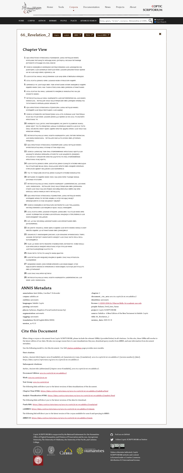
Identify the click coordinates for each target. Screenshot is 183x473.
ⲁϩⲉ (66, 154)
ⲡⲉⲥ (68, 87)
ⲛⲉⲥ (61, 230)
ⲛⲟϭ (84, 227)
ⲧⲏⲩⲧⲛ (38, 126)
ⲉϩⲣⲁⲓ (51, 227)
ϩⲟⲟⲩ (33, 69)
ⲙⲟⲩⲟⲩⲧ (33, 156)
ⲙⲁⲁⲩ (40, 76)
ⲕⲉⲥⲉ (47, 243)
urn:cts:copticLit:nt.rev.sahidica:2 (53, 373)
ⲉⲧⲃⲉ (69, 76)
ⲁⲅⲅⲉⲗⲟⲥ (35, 57)
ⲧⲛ (71, 126)
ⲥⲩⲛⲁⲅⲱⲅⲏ (80, 116)
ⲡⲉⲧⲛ (34, 253)
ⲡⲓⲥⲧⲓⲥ (55, 154)
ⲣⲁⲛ (74, 76)
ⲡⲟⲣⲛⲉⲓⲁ (34, 223)
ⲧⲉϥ (60, 60)
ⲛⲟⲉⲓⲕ (72, 227)
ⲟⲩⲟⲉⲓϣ (41, 221)
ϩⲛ (53, 57)
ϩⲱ (79, 91)
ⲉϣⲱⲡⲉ (29, 87)
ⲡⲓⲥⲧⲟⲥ (59, 128)
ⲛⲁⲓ (63, 57)
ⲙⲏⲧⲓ (48, 191)
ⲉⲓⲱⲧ (38, 269)
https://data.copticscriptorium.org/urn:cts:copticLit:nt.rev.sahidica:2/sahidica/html (74, 391)
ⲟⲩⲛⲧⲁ (32, 76)
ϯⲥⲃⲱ (46, 214)
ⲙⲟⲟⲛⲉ (33, 264)
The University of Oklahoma (52, 440)
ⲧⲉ (37, 119)
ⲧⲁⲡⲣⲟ (39, 179)
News (108, 7)
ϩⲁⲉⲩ (55, 207)
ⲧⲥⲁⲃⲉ (35, 166)
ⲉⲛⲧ (46, 110)
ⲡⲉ (69, 98)
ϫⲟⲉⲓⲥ (32, 60)
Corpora (73, 7)
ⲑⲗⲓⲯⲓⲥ (39, 114)
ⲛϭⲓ (27, 60)
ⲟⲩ (78, 57)
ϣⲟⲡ (56, 123)
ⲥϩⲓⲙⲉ (55, 211)
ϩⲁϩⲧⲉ (55, 156)
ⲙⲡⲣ (29, 123)
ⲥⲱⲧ (62, 183)
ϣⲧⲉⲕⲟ (47, 126)
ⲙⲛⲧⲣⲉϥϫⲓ (81, 114)
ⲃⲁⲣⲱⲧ (57, 200)
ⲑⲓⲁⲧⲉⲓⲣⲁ (58, 195)
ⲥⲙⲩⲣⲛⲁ (57, 107)
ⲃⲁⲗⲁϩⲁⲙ (82, 163)
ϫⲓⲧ (59, 138)
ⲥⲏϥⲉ (48, 147)
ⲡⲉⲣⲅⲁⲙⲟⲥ (59, 144)
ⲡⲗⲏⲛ (30, 253)
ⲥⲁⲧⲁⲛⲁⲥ (31, 119)
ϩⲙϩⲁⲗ (66, 214)
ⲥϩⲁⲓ (28, 57)
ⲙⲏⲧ (42, 128)
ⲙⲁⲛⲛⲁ (79, 186)
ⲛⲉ (30, 72)
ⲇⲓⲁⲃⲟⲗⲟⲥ (73, 123)
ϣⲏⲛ (73, 100)
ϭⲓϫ (63, 60)
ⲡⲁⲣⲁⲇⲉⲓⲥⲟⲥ (44, 103)
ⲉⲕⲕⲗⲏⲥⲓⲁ (45, 57)
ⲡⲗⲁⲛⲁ (57, 214)
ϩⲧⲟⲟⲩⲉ (48, 273)
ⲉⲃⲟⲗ (48, 84)
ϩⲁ (27, 69)
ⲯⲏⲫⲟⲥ (49, 188)
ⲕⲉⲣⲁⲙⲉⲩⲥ (51, 266)
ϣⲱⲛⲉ (57, 227)
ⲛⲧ (41, 84)
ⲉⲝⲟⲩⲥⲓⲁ (76, 257)
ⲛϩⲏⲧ (75, 151)
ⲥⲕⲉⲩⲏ (42, 266)
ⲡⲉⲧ (52, 191)
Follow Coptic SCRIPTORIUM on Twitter (131, 439)
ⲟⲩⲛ (61, 98)
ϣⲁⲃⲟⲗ (59, 257)
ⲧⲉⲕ (55, 67)
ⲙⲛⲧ (69, 243)
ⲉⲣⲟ (40, 72)
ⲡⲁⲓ (39, 91)
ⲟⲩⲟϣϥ (69, 264)
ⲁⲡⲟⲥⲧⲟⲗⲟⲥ (74, 69)
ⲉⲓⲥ (61, 123)
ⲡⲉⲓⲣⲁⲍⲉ (44, 69)
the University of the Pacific (75, 440)
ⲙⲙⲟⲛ (34, 87)
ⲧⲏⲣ (81, 234)
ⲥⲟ (43, 273)
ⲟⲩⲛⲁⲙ (69, 60)
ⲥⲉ (56, 168)
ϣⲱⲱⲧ (38, 168)
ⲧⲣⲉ (56, 100)
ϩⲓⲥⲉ (49, 67)
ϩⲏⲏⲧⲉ (65, 123)
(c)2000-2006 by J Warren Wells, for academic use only (119, 303)
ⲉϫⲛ (45, 249)
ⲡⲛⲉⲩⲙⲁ (73, 98)
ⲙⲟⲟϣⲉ (78, 60)
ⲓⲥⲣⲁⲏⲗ (81, 166)
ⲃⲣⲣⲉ (71, 188)
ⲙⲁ (71, 87)
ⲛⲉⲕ (35, 67)
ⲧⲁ (47, 87)
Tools (61, 7)
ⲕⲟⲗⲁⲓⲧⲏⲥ (70, 91)
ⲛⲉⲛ (45, 237)
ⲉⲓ (44, 191)
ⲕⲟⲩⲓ (41, 80)
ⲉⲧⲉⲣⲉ (65, 98)
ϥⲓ (61, 76)
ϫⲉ (61, 57)
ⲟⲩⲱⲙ (61, 100)
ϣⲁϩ (66, 198)
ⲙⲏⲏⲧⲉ (32, 63)
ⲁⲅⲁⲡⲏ (67, 80)
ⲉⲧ (51, 57)
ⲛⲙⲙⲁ (76, 177)
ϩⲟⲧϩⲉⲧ (39, 237)
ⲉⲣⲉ (67, 183)
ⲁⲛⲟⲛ (64, 69)
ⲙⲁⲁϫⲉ (40, 98)
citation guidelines (74, 348)
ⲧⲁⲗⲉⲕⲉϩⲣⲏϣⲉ (38, 249)
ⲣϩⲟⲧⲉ (33, 123)
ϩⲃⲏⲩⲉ (39, 67)
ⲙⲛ (43, 67)
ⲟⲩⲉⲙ (33, 168)
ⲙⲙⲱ (68, 126)
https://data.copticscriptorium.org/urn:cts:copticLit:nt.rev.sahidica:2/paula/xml (65, 404)
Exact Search (161, 22)
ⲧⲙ (75, 87)
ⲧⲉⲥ (29, 223)
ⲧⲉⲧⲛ (28, 103)
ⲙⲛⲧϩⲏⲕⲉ (51, 114)
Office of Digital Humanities (44, 437)
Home (50, 7)
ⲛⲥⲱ (57, 80)
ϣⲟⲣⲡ (73, 80)
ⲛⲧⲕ (61, 114)
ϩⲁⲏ (41, 110)
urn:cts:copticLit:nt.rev (37, 378)
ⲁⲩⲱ (67, 67)
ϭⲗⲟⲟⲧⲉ (50, 237)
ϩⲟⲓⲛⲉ (83, 69)
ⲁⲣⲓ (27, 84)
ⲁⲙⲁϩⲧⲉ (41, 60)
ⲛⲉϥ (50, 198)
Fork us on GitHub (122, 434)
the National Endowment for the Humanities (81, 434)
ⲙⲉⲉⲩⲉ (32, 84)
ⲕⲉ (42, 234)
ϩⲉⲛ (68, 69)
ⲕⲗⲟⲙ (31, 131)
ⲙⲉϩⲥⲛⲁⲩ (30, 140)
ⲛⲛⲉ (56, 138)
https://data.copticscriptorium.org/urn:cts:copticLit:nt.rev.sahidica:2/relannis (63, 409)
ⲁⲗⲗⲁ (28, 80)
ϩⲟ (60, 147)
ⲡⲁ (72, 76)
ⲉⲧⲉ (67, 57)
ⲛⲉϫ (81, 123)
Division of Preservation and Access (73, 437)
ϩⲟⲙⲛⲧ (50, 200)
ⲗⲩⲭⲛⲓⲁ (47, 63)
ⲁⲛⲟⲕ (30, 237)
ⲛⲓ (65, 91)
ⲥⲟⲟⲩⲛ (30, 67)
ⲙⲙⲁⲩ (43, 91)
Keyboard (159, 20)
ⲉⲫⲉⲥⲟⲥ (56, 57)
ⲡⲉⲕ (46, 67)
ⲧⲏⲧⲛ (83, 126)
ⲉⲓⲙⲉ (65, 234)
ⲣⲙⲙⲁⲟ (68, 114)
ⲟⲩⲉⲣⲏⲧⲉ (35, 200)
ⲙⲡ (62, 221)
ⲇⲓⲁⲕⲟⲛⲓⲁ (76, 205)
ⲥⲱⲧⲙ (55, 98)
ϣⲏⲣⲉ (73, 166)
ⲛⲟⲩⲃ (53, 63)
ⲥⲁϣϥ (49, 60)
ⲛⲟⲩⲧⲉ (55, 103)
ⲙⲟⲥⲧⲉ (52, 91)
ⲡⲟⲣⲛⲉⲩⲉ (60, 168)
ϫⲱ (71, 57)
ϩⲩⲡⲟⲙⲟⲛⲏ (61, 67)
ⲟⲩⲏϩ (40, 151)
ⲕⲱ (53, 80)
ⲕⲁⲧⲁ (28, 239)
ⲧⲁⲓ (29, 172)
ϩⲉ (38, 72)
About (133, 7)
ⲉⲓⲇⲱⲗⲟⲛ (46, 168)
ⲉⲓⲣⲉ (68, 84)
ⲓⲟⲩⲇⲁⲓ (56, 116)
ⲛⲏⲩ (40, 87)
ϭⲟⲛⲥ (66, 138)
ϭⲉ (36, 84)
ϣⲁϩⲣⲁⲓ (65, 128)
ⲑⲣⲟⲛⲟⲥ (60, 151)
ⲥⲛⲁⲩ (63, 147)
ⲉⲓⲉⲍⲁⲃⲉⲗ (63, 211)
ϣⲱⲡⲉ (52, 128)
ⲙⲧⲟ (62, 166)
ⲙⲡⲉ (43, 154)
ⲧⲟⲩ (62, 246)
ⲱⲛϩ (80, 100)
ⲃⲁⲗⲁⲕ (41, 166)
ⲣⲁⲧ (68, 154)
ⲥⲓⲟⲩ (54, 60)
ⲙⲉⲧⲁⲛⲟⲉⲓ (61, 84)
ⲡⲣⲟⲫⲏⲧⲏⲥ (38, 214)
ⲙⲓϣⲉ (71, 177)
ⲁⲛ (27, 72)
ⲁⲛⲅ (29, 214)
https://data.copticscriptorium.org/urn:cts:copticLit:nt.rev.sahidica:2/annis (62, 418)
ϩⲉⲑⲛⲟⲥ (33, 259)
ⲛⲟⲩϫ (50, 72)
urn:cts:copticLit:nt (41, 382)
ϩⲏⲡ (29, 188)
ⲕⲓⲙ (49, 87)
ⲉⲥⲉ (48, 221)
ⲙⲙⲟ (75, 57)
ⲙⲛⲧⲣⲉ (43, 156)
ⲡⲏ (50, 243)
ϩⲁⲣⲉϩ (45, 257)
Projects (120, 7)
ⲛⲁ (43, 87)
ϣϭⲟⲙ (76, 67)
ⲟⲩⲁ (76, 237)
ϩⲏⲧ (41, 123)
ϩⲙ (66, 87)
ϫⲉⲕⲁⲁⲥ (53, 126)
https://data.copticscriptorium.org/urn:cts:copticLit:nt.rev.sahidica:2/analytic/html (81, 396)
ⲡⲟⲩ (32, 246)
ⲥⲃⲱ (75, 163)
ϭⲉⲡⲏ (64, 177)
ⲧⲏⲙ (54, 147)
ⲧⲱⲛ (52, 84)
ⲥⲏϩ (74, 188)
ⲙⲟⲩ (51, 110)
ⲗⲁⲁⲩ (38, 123)
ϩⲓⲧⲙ (75, 138)
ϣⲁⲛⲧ (59, 253)
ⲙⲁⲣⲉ (50, 98)
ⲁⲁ (61, 207)
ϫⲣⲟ (43, 100)
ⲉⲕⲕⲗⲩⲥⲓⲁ (31, 100)
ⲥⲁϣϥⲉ (40, 63)
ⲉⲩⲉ (58, 126)
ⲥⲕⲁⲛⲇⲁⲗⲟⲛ (53, 166)
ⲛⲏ (70, 237)
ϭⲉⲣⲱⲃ (48, 264)
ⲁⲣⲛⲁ (48, 154)
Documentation (91, 7)
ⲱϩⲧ (72, 198)
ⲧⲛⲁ (30, 249)
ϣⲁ (28, 266)
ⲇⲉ (32, 221)
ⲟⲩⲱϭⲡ (33, 266)
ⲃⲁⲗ (53, 198)
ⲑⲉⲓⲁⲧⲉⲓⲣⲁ (59, 243)
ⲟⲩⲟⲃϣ (57, 188)
